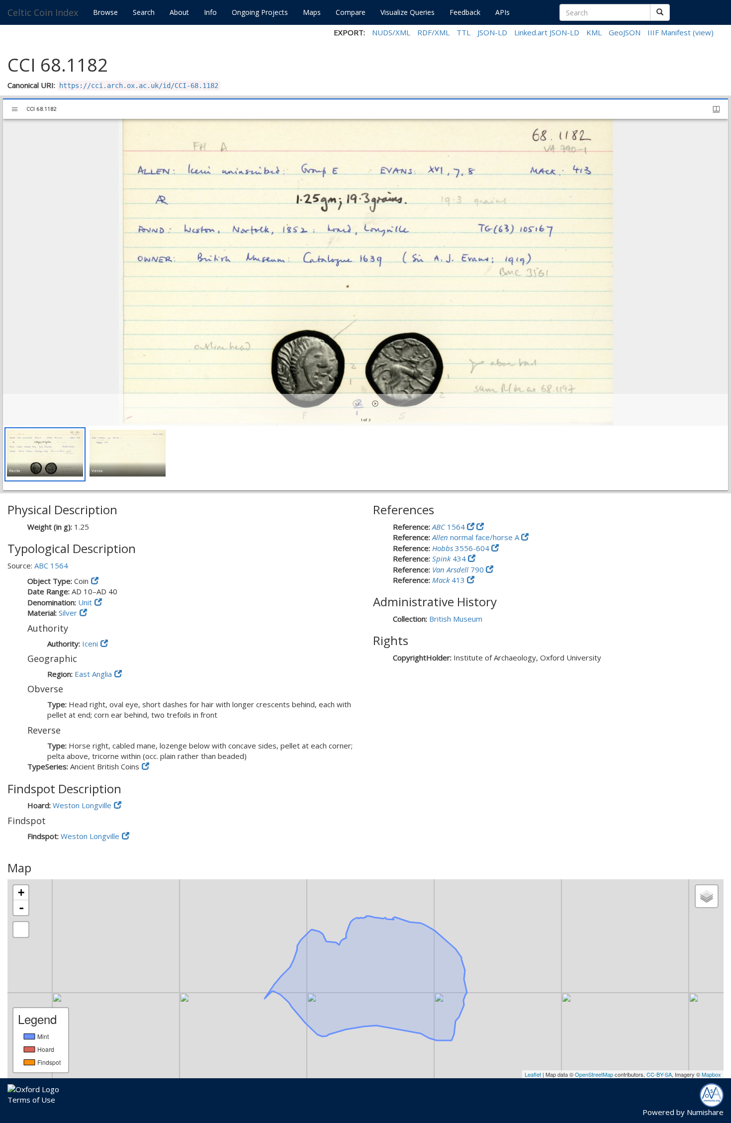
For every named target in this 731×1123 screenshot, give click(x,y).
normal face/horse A (476, 537)
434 (450, 558)
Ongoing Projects (260, 12)
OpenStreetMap (594, 1074)
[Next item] (375, 403)
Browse (105, 12)
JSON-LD (492, 32)
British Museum (455, 619)
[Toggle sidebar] (14, 109)
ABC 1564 (51, 565)
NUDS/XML (391, 32)
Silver (68, 613)
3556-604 (461, 548)
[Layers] (707, 896)
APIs (502, 12)
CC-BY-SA (659, 1074)
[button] (45, 454)
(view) (703, 32)
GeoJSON (624, 32)
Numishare (705, 1112)
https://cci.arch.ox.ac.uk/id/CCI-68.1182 (138, 86)
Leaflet (533, 1074)
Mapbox (711, 1074)
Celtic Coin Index (42, 12)
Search (144, 12)
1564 (449, 527)
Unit (85, 602)
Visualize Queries (407, 12)
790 (459, 569)
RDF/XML (433, 32)
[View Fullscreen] (20, 929)
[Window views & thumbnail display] (716, 109)
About (179, 12)
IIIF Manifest (669, 32)
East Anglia (93, 674)
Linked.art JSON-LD (546, 32)
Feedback (465, 12)
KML (594, 32)
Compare (351, 12)
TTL (463, 32)
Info (210, 12)
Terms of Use (31, 1100)
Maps (312, 12)
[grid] (365, 458)
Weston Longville (82, 805)
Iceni (90, 644)
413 (449, 580)
